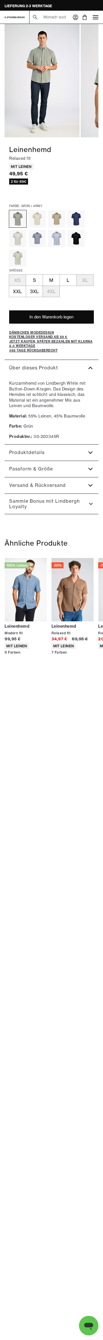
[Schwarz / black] (76, 238)
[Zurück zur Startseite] (15, 17)
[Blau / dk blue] (37, 238)
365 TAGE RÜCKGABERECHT (30, 6)
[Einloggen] (75, 17)
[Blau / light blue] (56, 238)
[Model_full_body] (42, 80)
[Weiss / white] (17, 238)
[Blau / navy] (76, 218)
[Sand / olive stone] (56, 218)
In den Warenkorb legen (51, 317)
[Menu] (95, 17)
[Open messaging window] (88, 1325)
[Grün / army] (17, 218)
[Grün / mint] (17, 258)
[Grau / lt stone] (37, 218)
